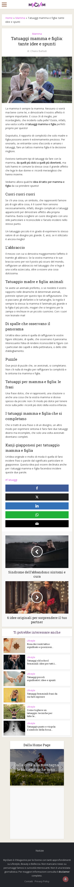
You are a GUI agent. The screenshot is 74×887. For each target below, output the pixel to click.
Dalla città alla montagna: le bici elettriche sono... (37, 767)
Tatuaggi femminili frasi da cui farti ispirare (42, 695)
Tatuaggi (12, 480)
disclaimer (64, 871)
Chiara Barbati (38, 51)
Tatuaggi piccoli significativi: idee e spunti (41, 679)
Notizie (40, 850)
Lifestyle (31, 640)
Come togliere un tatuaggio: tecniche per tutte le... (39, 713)
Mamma (20, 18)
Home (9, 18)
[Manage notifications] (65, 879)
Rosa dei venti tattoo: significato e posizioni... (40, 645)
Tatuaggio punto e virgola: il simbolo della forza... (41, 728)
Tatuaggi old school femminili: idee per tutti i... (41, 662)
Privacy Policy (42, 881)
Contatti (28, 881)
